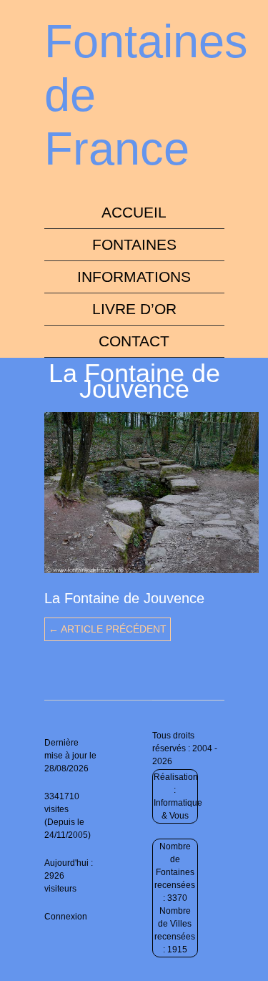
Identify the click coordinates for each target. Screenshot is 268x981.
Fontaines (134, 244)
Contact (134, 341)
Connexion (65, 917)
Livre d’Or (134, 309)
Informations (134, 276)
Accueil (134, 212)
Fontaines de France (146, 95)
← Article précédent (108, 629)
